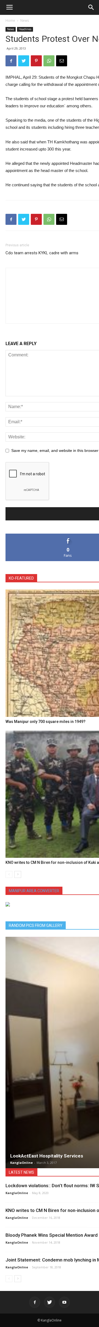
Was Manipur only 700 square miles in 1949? (46, 721)
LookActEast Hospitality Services (46, 1156)
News (24, 20)
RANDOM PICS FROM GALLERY (35, 925)
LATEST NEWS (21, 1172)
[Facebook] (34, 1302)
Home (10, 20)
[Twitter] (49, 1302)
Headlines (25, 29)
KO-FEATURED (21, 578)
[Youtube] (64, 1302)
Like (68, 536)
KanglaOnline (21, 1163)
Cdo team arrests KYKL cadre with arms (42, 252)
